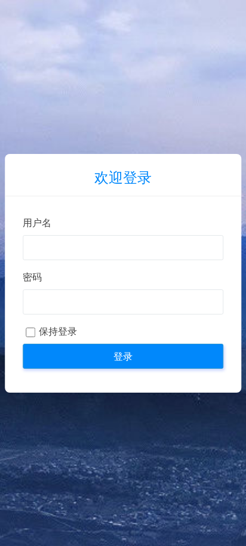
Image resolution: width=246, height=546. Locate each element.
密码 (32, 277)
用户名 (37, 223)
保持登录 (58, 331)
